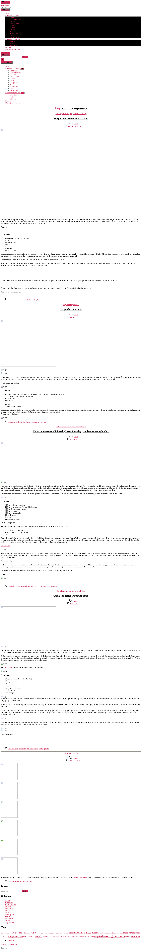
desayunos (74, 932)
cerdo (43, 933)
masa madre (129, 932)
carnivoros (35, 932)
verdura (127, 936)
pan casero (17, 936)
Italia (11, 31)
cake (24, 933)
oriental (4, 936)
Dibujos (8, 47)
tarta (40, 586)
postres (46, 749)
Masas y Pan (14, 23)
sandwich (68, 936)
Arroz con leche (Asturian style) (71, 595)
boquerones (12, 300)
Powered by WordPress (9, 944)
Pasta (25, 936)
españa (22, 422)
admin (76, 124)
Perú (32, 936)
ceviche (48, 933)
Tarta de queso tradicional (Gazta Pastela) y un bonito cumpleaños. (71, 431)
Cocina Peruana (15, 19)
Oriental (12, 27)
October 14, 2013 (74, 126)
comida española (22, 300)
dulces (30, 586)
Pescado (40, 300)
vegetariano (91, 936)
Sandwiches (14, 33)
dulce (81, 933)
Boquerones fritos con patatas (71, 118)
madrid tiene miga (80, 877)
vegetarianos (35, 422)
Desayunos (14, 29)
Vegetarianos (14, 37)
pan (9, 936)
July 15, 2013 (74, 317)
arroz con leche (13, 749)
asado (6, 933)
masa (121, 933)
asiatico (10, 933)
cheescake (11, 586)
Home (7, 901)
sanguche (75, 936)
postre (36, 586)
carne (28, 933)
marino (118, 933)
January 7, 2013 (74, 760)
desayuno (65, 933)
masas (137, 933)
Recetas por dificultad (13, 39)
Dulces (12, 25)
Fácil (11, 43)
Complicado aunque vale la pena (68, 591)
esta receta (9, 667)
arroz (2, 933)
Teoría (12, 35)
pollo (45, 936)
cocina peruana (56, 933)
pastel (29, 936)
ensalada (100, 933)
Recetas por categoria (12, 15)
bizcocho (17, 932)
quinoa (57, 936)
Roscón (29, 881)
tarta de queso (47, 586)
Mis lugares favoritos (12, 49)
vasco (55, 586)
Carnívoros (14, 17)
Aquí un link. (5, 546)
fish (30, 300)
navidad (23, 881)
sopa (80, 936)
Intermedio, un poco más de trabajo (74, 114)
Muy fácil (13, 41)
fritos (34, 300)
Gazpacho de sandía (71, 309)
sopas (82, 936)
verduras (43, 422)
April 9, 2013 (74, 439)
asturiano (22, 749)
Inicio (7, 13)
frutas (28, 422)
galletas (109, 933)
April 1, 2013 (74, 604)
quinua (62, 936)
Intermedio (13, 45)
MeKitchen (5, 5)
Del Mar (13, 21)
